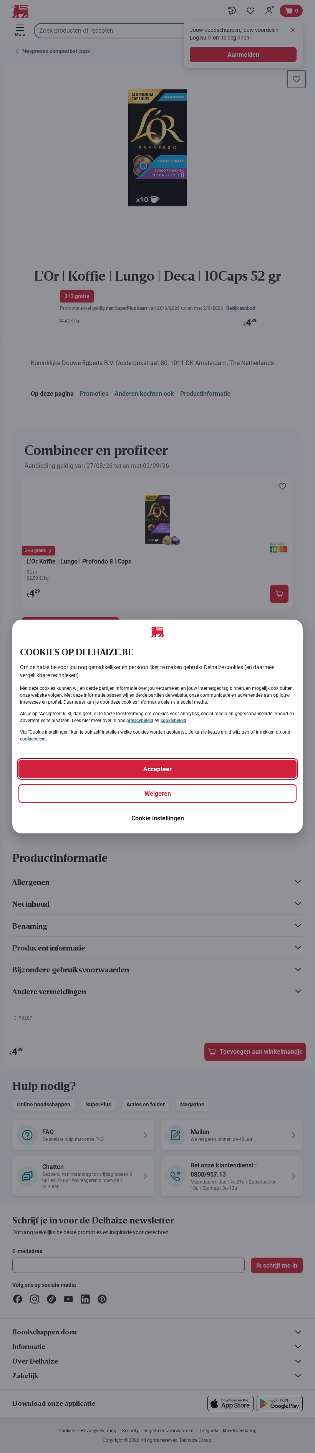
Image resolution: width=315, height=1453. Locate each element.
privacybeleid (139, 720)
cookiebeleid (173, 720)
